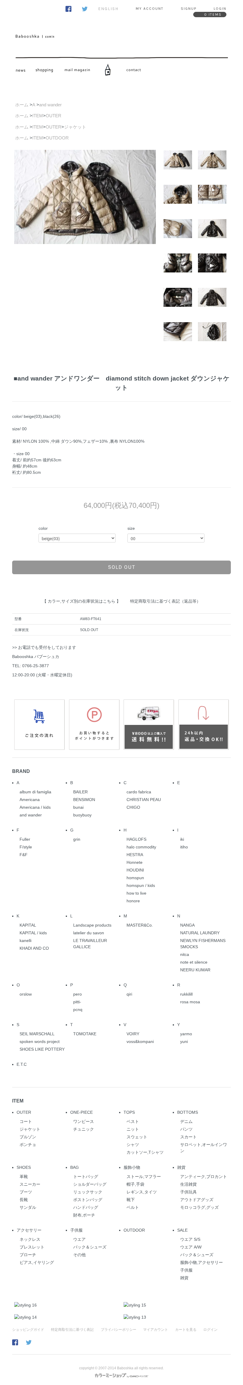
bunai (78, 807)
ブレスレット (32, 1247)
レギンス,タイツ (142, 1192)
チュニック (83, 1129)
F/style (26, 847)
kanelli (25, 940)
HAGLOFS (136, 839)
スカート (188, 1136)
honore (133, 900)
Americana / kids (35, 807)
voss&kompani (140, 1041)
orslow (26, 994)
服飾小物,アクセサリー (201, 1262)
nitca (184, 954)
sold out (121, 567)
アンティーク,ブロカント (203, 1176)
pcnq (77, 1009)
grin (76, 839)
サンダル (28, 1207)
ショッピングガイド (28, 1330)
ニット (133, 1129)
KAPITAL (28, 925)
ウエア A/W (191, 1247)
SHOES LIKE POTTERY (42, 1049)
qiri (129, 994)
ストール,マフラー (144, 1176)
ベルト (133, 1207)
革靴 (24, 1176)
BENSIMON (84, 799)
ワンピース (83, 1121)
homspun (135, 877)
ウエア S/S (190, 1239)
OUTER (53, 115)
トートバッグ (85, 1176)
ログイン (210, 1330)
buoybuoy (82, 815)
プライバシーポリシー (118, 1330)
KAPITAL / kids (33, 932)
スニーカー (30, 1184)
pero (77, 994)
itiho (184, 847)
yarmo (186, 1033)
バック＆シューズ (89, 1247)
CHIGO (133, 807)
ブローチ (28, 1254)
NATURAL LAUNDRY (200, 932)
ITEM (37, 115)
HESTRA (135, 854)
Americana (30, 799)
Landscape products (92, 925)
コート (26, 1121)
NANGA (187, 925)
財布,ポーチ (84, 1215)
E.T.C (22, 1064)
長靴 (24, 1199)
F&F (24, 854)
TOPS (129, 1112)
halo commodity (141, 847)
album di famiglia (35, 791)
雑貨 (181, 1167)
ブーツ (26, 1192)
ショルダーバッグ (89, 1184)
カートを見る (185, 1330)
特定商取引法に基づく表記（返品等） (165, 601)
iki (182, 839)
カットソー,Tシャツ (145, 1152)
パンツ (186, 1129)
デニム (186, 1121)
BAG (74, 1167)
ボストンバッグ (87, 1199)
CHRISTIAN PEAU (144, 799)
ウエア (79, 1239)
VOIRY (133, 1033)
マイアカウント (155, 1330)
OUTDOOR (57, 137)
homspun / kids (141, 885)
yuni (184, 1041)
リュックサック (87, 1192)
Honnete (135, 862)
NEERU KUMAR (195, 969)
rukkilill (186, 994)
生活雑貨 (188, 1184)
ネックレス (30, 1239)
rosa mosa (190, 1001)
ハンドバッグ (85, 1207)
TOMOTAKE (84, 1033)
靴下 (131, 1199)
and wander (50, 104)
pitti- (77, 1001)
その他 (79, 1254)
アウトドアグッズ (196, 1199)
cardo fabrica (139, 791)
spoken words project (40, 1041)
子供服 (76, 1230)
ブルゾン (28, 1136)
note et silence (193, 962)
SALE (182, 1230)
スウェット (137, 1136)
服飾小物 (132, 1167)
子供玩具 (188, 1192)
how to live (136, 893)
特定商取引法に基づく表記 (72, 1330)
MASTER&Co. (140, 925)
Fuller (25, 839)
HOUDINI (135, 870)
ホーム (21, 104)
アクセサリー (29, 1230)
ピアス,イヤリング (37, 1262)
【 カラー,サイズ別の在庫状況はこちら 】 (81, 601)
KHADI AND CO (34, 948)
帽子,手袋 (135, 1184)
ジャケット (75, 126)
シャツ (133, 1144)
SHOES (24, 1167)
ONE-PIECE (81, 1112)
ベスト (133, 1121)
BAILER (80, 791)
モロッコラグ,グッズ (199, 1207)
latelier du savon (88, 932)
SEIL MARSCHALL (37, 1033)
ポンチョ (28, 1144)
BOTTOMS (187, 1112)
